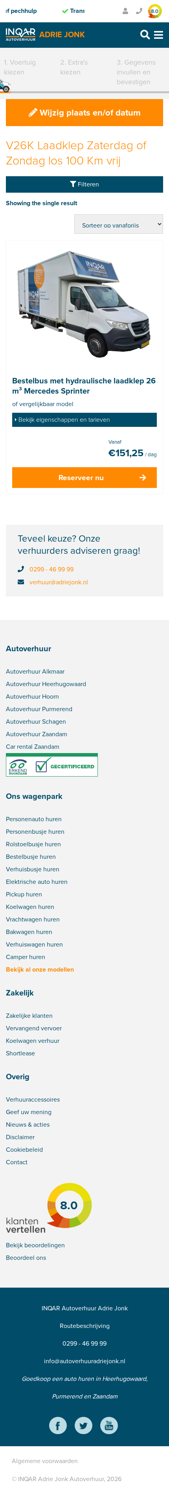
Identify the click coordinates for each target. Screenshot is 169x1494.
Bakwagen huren (29, 931)
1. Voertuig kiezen (20, 67)
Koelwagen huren (30, 906)
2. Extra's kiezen (74, 67)
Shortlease (20, 1053)
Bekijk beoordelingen (35, 1245)
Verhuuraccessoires (33, 1099)
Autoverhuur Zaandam (36, 734)
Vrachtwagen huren (33, 919)
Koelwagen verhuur (32, 1040)
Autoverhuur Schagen (36, 721)
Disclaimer (20, 1137)
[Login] (125, 11)
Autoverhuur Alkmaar (35, 671)
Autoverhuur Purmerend (39, 709)
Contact (17, 1162)
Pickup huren (24, 894)
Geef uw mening (28, 1111)
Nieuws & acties (28, 1124)
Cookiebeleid (24, 1149)
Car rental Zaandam (32, 746)
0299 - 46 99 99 (51, 569)
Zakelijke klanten (29, 1015)
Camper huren (25, 956)
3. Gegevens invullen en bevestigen (136, 72)
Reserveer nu (81, 477)
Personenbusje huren (35, 831)
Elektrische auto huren (37, 881)
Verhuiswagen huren (34, 944)
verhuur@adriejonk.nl (58, 582)
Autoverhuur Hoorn (32, 696)
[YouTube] (109, 1427)
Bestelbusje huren (31, 856)
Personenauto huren (34, 819)
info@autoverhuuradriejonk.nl (84, 1361)
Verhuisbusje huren (32, 869)
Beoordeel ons (26, 1257)
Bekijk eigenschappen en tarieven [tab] (64, 419)
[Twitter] (83, 1427)
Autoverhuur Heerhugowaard (46, 683)
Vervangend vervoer (34, 1028)
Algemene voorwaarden (45, 1460)
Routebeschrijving (85, 1325)
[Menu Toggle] (158, 35)
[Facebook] (58, 1427)
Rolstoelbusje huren (33, 844)
